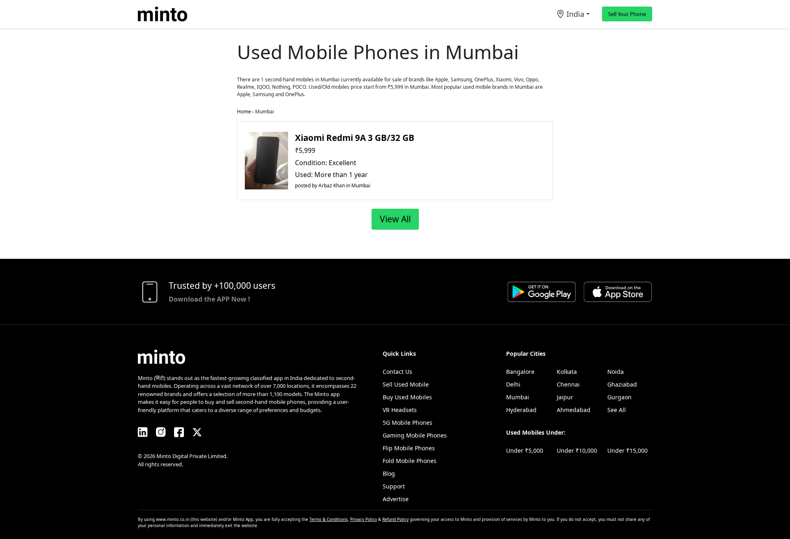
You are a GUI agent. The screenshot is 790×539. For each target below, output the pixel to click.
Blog (389, 473)
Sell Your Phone (627, 14)
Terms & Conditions (328, 519)
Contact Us (397, 371)
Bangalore (520, 371)
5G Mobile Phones (407, 422)
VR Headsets (400, 410)
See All (616, 410)
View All (395, 219)
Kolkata (567, 371)
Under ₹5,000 (524, 450)
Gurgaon (619, 397)
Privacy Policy (363, 519)
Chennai (568, 384)
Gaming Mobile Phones (415, 435)
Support (394, 486)
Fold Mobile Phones (410, 461)
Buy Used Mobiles (407, 397)
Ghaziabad (622, 384)
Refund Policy (395, 519)
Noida (615, 371)
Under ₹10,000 (577, 450)
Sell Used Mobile (406, 384)
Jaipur (565, 397)
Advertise (396, 499)
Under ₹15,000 (627, 450)
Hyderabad (521, 410)
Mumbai (517, 397)
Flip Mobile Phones (409, 448)
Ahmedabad (573, 410)
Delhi (513, 384)
